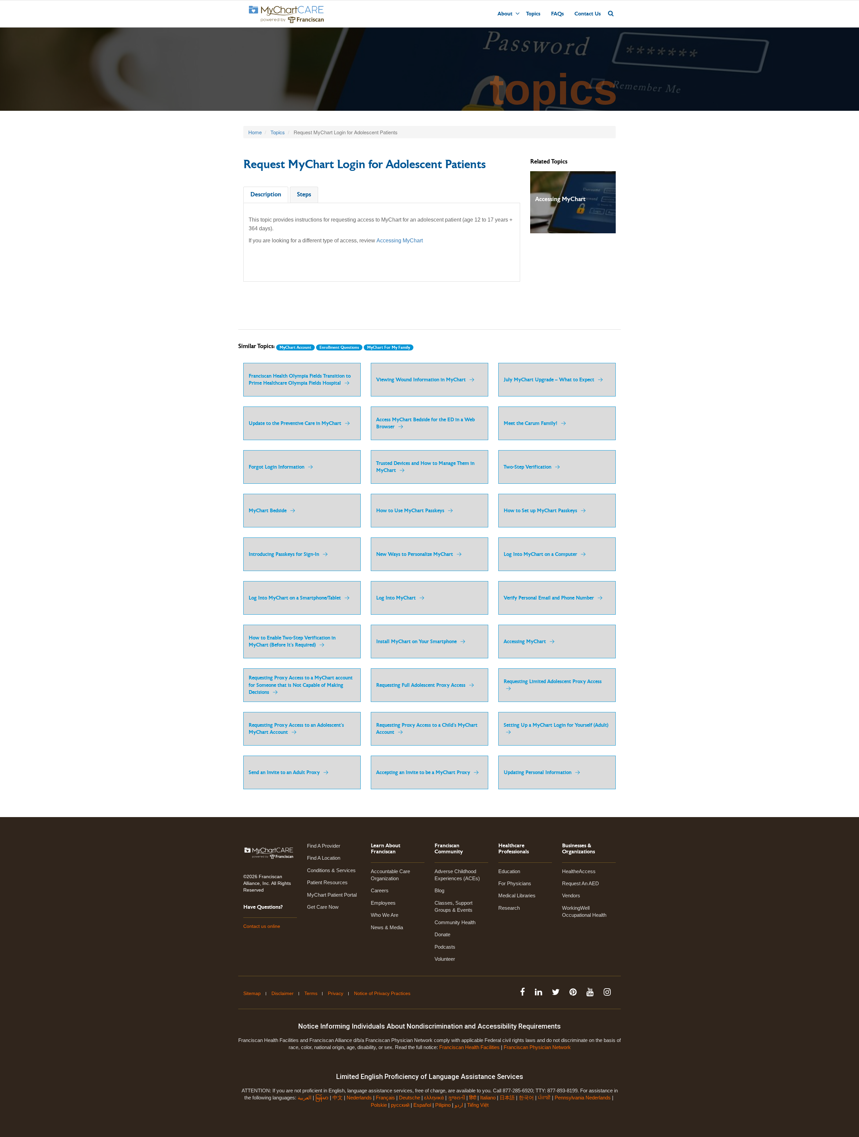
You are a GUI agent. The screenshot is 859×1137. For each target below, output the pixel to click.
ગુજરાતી (456, 1097)
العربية (305, 1097)
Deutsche (409, 1097)
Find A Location (323, 858)
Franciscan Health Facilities (469, 1047)
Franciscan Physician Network (537, 1047)
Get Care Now (323, 907)
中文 (338, 1097)
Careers (380, 890)
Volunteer (445, 959)
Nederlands (359, 1097)
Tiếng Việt (478, 1105)
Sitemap (252, 993)
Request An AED (580, 883)
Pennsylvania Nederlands (583, 1097)
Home (255, 132)
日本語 (507, 1097)
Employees (383, 903)
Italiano (488, 1097)
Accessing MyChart (399, 240)
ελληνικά (434, 1097)
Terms (310, 993)
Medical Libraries (517, 895)
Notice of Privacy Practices (382, 993)
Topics (533, 14)
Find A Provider (323, 846)
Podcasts (445, 947)
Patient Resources (327, 882)
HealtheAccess (579, 871)
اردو (459, 1105)
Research (509, 908)
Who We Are (384, 915)
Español (422, 1105)
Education (509, 871)
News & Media (387, 927)
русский (400, 1105)
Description (265, 194)
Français (385, 1097)
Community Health (455, 922)
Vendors (571, 895)
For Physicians (514, 883)
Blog (439, 890)
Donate (442, 934)
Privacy (335, 993)
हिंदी (472, 1097)
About (505, 14)
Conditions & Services (331, 870)
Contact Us (587, 14)
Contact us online (261, 926)
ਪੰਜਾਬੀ (544, 1097)
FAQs (557, 14)
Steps (304, 194)
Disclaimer (282, 993)
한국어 (526, 1097)
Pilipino (443, 1105)
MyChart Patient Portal (332, 895)
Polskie (379, 1105)
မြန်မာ (322, 1097)
